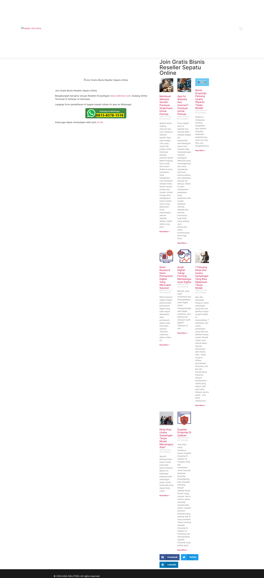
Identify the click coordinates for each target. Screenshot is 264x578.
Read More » (165, 231)
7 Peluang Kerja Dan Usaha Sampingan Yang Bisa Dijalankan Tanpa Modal (201, 277)
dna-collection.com (121, 95)
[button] (170, 557)
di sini (100, 122)
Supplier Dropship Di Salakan (184, 432)
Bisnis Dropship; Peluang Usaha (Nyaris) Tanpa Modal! (201, 99)
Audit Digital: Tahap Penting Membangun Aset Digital (184, 274)
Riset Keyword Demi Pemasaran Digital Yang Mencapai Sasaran (166, 277)
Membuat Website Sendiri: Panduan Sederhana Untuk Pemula (166, 105)
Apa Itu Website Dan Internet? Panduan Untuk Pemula (182, 105)
